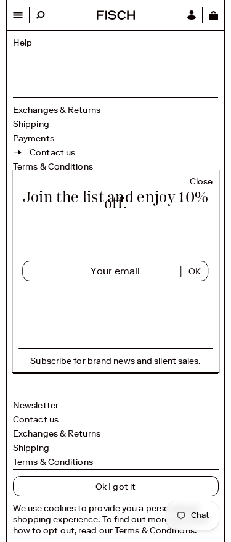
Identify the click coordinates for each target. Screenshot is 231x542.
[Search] (40, 15)
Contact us (36, 419)
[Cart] (213, 15)
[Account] (191, 15)
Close (201, 181)
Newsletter (36, 405)
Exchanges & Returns (56, 109)
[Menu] (18, 15)
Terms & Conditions (53, 166)
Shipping (31, 123)
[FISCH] (116, 16)
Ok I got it (115, 486)
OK (194, 271)
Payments (33, 138)
